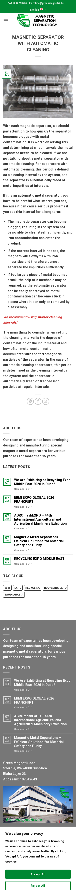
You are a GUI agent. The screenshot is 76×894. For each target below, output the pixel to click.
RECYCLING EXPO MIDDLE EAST (39, 559)
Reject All (38, 885)
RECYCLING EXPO (55, 587)
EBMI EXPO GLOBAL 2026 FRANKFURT (34, 500)
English (34, 9)
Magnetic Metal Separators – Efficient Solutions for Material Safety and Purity (39, 541)
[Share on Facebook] (38, 401)
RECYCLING (32, 587)
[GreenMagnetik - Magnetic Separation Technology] (38, 20)
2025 (7, 587)
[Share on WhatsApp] (30, 401)
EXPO (17, 587)
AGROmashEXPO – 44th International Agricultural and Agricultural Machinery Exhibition (40, 519)
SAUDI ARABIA (13, 594)
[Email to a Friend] (45, 401)
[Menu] (5, 20)
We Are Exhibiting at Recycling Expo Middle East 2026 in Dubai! (42, 482)
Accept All (37, 874)
